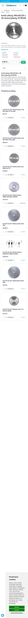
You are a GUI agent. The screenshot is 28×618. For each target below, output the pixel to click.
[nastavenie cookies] (2, 615)
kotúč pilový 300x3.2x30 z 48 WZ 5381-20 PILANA (13, 110)
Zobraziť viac (4, 49)
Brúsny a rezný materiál (17, 10)
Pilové (7, 12)
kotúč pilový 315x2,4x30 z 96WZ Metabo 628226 (12, 196)
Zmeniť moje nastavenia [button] (17, 613)
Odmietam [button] (16, 610)
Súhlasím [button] (17, 607)
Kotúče (3, 12)
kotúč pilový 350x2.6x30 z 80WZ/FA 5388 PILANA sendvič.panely (12, 254)
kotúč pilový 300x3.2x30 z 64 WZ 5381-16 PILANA (13, 139)
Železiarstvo (7, 10)
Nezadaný (15, 52)
